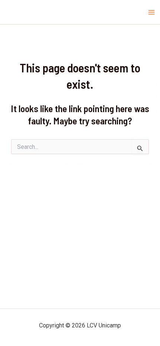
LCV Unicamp (25, 12)
